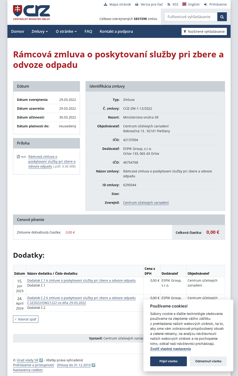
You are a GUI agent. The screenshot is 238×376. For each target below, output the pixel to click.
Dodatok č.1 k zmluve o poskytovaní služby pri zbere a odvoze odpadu (81, 280)
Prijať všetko (168, 361)
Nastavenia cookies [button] (28, 370)
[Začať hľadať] (222, 16)
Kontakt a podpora (116, 31)
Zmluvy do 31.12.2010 (74, 365)
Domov (17, 31)
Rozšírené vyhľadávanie (206, 31)
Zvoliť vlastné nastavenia (170, 349)
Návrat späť (27, 319)
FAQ (88, 31)
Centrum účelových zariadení (146, 202)
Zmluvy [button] (38, 31)
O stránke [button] (64, 31)
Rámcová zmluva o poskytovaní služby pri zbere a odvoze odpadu (52, 161)
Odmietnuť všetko (208, 361)
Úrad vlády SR (27, 360)
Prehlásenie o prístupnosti (33, 365)
